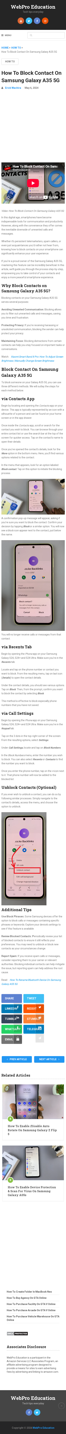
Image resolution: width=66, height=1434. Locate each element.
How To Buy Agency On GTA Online (26, 1297)
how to (10, 61)
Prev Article (18, 1059)
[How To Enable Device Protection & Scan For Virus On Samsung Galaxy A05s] (33, 1163)
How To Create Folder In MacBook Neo (29, 1291)
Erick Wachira (13, 87)
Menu (8, 35)
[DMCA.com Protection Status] (17, 1336)
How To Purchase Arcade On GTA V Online (31, 1310)
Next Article (48, 1059)
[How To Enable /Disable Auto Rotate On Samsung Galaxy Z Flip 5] (33, 1101)
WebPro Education (33, 7)
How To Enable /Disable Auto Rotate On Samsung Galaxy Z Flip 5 (32, 1130)
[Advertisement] (33, 127)
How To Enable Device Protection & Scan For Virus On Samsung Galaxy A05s (32, 1191)
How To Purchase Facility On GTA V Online (31, 1304)
